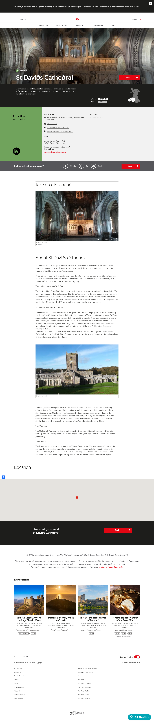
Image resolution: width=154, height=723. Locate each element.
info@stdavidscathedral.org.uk (58, 127)
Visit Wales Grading (20, 695)
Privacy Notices (19, 687)
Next (111, 239)
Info (113, 25)
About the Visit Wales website (87, 668)
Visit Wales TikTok (83, 695)
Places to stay (61, 25)
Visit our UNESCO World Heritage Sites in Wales (29, 619)
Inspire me (43, 25)
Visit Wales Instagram (84, 683)
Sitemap (80, 676)
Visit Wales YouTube (84, 691)
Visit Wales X (82, 680)
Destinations (98, 25)
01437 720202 (52, 123)
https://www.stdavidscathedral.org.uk (60, 131)
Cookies (16, 680)
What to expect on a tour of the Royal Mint (125, 619)
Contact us (17, 672)
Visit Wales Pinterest (84, 698)
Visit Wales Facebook (84, 687)
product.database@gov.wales (55, 152)
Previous (101, 239)
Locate (3, 477)
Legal (16, 683)
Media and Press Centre (85, 672)
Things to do (80, 25)
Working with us (19, 698)
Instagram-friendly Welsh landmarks (61, 619)
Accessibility (18, 668)
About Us (17, 691)
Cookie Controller (19, 676)
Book (128, 77)
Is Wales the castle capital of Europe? (93, 619)
